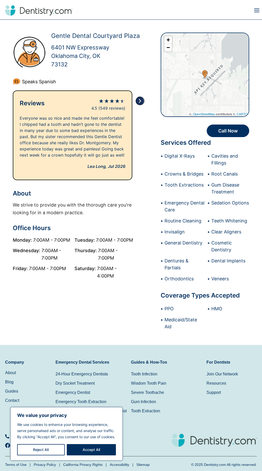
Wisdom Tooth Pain (148, 383)
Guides (11, 391)
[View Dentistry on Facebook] (9, 445)
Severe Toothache (147, 392)
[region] (66, 434)
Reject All (41, 449)
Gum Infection (143, 402)
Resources (216, 383)
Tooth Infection (144, 374)
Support (213, 392)
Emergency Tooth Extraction (81, 402)
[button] (196, 11)
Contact (12, 400)
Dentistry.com (215, 465)
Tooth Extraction (145, 411)
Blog (9, 382)
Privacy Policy (45, 465)
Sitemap (143, 465)
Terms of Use (16, 465)
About (10, 373)
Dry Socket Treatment (75, 383)
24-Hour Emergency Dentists (82, 374)
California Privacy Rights (83, 465)
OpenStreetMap (204, 114)
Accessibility (119, 465)
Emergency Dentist (73, 392)
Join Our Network (222, 374)
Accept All (91, 449)
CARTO (242, 114)
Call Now (228, 131)
